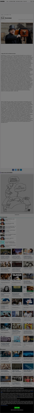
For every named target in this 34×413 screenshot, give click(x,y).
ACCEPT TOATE (17, 407)
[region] (17, 400)
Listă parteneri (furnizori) (4, 405)
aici (18, 396)
